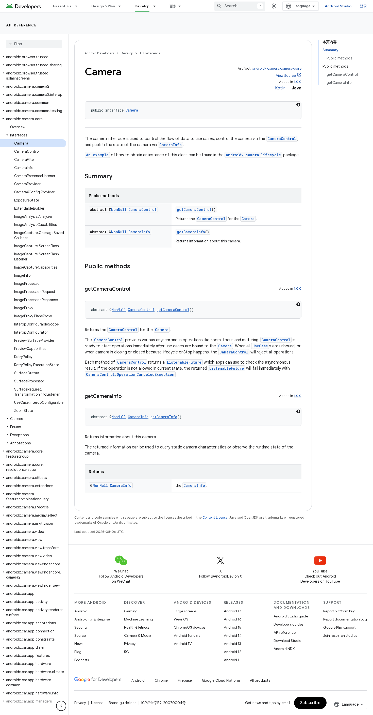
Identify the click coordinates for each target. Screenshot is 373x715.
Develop (142, 6)
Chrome (161, 680)
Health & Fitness (136, 627)
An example (97, 154)
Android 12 (232, 651)
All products (260, 680)
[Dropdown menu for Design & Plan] (122, 6)
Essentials (62, 6)
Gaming (131, 611)
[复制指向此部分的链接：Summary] (117, 177)
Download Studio (287, 640)
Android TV (183, 643)
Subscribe (310, 702)
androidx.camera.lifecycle (253, 154)
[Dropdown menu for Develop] (156, 6)
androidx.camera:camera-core (276, 68)
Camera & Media (137, 635)
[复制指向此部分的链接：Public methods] (135, 267)
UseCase (260, 346)
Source (80, 635)
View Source (286, 75)
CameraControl (281, 138)
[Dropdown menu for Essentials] (78, 6)
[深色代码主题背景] (298, 105)
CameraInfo (170, 144)
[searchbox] (34, 44)
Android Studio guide (291, 616)
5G (126, 651)
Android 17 (232, 611)
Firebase (185, 680)
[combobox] (239, 6)
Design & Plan (103, 6)
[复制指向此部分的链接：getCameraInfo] (127, 397)
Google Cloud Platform (221, 680)
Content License (215, 517)
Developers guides (288, 624)
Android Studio (338, 6)
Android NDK (284, 648)
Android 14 (233, 635)
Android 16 (233, 619)
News (78, 643)
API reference (21, 25)
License (97, 703)
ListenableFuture (184, 362)
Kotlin (280, 88)
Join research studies (340, 635)
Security (81, 627)
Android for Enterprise (92, 619)
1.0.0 (297, 82)
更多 (173, 6)
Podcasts (81, 660)
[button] (33, 57)
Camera (132, 110)
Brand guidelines (122, 703)
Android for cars (187, 635)
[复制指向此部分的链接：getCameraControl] (135, 289)
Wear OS (181, 619)
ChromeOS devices (189, 627)
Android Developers (99, 53)
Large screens (185, 611)
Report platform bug (339, 611)
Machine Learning (138, 619)
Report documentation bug (345, 619)
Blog (77, 651)
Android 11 (232, 660)
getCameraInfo (191, 231)
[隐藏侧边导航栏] (61, 706)
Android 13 (232, 643)
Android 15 (232, 627)
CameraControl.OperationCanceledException (130, 374)
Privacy (129, 643)
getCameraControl (194, 209)
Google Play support (339, 627)
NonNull (118, 209)
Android (81, 611)
